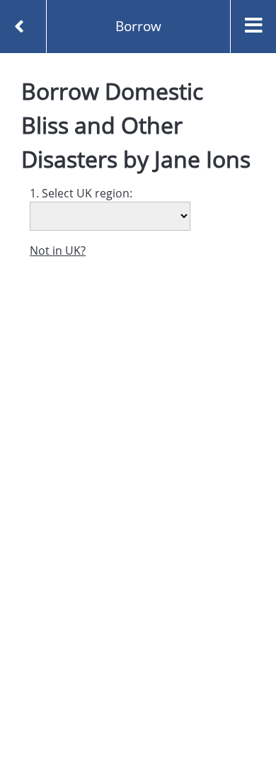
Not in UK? (58, 250)
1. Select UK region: (81, 193)
